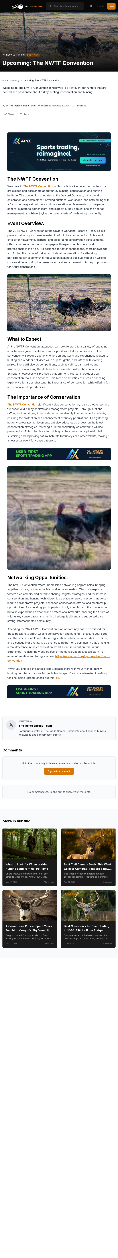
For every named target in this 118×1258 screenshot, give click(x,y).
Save (26, 114)
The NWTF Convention (38, 186)
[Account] (91, 6)
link (57, 677)
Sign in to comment (59, 771)
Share (11, 114)
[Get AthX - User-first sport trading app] (59, 151)
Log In (100, 6)
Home (5, 80)
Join (111, 6)
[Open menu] (4, 6)
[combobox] (65, 6)
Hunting (16, 80)
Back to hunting (15, 54)
